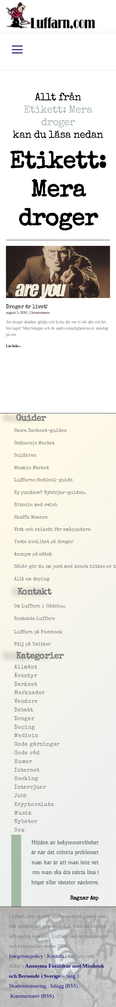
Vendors (16, 701)
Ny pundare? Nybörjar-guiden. (16, 493)
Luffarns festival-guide (16, 480)
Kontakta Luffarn (16, 619)
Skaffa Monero (16, 517)
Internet (16, 770)
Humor (16, 761)
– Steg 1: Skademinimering (56, 976)
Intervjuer (16, 787)
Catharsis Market (16, 443)
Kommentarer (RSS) (32, 996)
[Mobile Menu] (17, 49)
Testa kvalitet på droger (16, 542)
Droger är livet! (27, 307)
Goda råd (16, 753)
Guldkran (16, 455)
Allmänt (16, 667)
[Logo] (50, 15)
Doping (16, 727)
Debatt (16, 710)
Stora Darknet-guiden (16, 431)
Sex (16, 830)
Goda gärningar (16, 744)
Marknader (16, 693)
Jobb (16, 796)
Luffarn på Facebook (16, 632)
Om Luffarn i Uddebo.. (16, 606)
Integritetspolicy (27, 956)
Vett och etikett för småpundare (16, 529)
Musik (16, 813)
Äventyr (16, 676)
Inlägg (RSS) (64, 986)
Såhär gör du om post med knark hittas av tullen (16, 566)
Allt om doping (16, 579)
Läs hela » (13, 346)
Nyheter (16, 821)
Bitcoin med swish (16, 505)
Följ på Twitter (16, 644)
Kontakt (55, 956)
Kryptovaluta (16, 804)
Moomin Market (16, 468)
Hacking (16, 778)
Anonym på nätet (16, 554)
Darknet (16, 684)
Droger (16, 718)
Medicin (16, 735)
